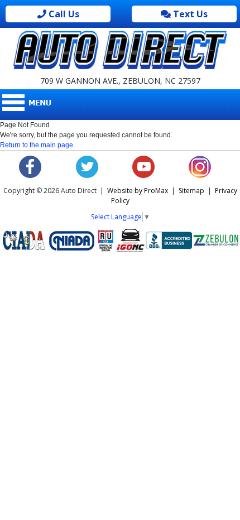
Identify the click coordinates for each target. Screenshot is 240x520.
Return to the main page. (37, 145)
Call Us (62, 14)
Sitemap (191, 190)
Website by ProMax (137, 190)
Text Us (189, 14)
